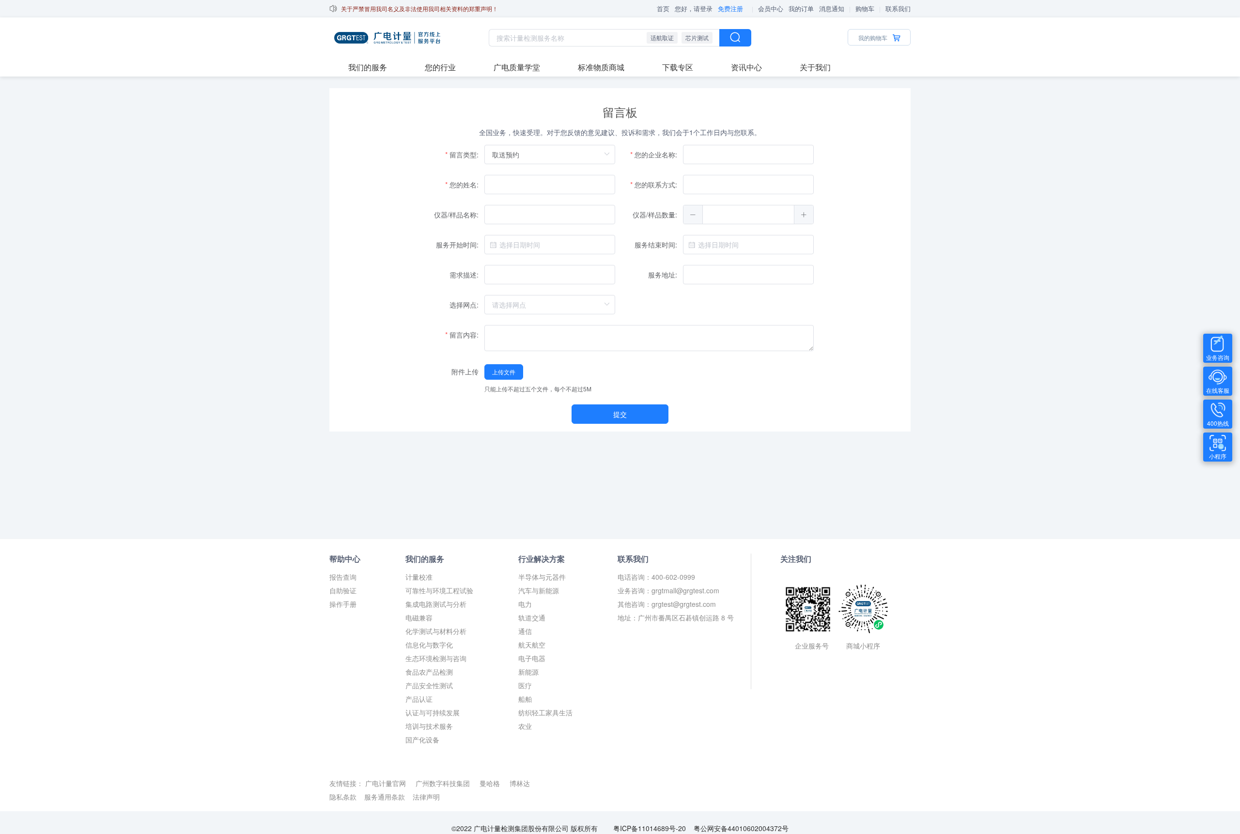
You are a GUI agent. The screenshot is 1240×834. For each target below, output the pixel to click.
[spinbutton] (748, 214)
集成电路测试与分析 (435, 604)
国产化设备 (422, 739)
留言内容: (464, 335)
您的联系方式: (656, 184)
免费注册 (730, 8)
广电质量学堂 (517, 67)
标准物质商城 (601, 67)
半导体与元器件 (542, 577)
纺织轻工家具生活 (545, 712)
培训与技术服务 (429, 726)
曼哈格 (491, 783)
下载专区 (677, 67)
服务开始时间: (457, 244)
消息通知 (831, 8)
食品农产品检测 (429, 672)
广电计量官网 (386, 783)
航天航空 (531, 644)
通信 (525, 631)
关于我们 (815, 67)
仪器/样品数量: (655, 214)
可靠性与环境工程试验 (439, 590)
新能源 (528, 672)
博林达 (520, 783)
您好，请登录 (694, 8)
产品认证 (419, 699)
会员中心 (770, 8)
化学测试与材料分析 (435, 631)
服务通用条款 (384, 797)
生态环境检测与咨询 (435, 658)
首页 (663, 8)
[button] (693, 214)
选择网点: (464, 304)
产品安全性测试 (429, 685)
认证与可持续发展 (432, 712)
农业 (525, 726)
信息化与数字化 (429, 644)
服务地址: (662, 274)
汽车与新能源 (538, 590)
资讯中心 (746, 67)
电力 (525, 604)
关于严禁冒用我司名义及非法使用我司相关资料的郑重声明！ (419, 8)
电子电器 (531, 658)
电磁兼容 (419, 617)
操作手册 (342, 604)
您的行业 (440, 67)
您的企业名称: (656, 154)
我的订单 (801, 8)
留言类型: (464, 154)
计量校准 (419, 577)
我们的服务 (367, 67)
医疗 (525, 685)
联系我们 (898, 8)
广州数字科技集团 (444, 783)
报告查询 (342, 577)
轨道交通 (531, 617)
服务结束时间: (656, 244)
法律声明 (426, 797)
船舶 (525, 699)
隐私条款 (342, 797)
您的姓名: (464, 184)
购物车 (864, 8)
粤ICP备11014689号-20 (647, 828)
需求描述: (464, 274)
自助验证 (342, 590)
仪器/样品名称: (456, 214)
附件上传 (465, 371)
